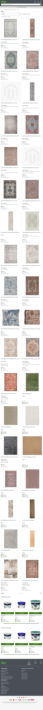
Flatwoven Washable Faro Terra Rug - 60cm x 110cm (31, 297)
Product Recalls (24, 677)
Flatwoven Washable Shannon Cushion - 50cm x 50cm (31, 328)
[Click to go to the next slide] (41, 623)
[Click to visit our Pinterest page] (23, 697)
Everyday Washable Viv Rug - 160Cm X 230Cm (8, 393)
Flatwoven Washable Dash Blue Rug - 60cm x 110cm (9, 297)
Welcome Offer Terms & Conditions (7, 677)
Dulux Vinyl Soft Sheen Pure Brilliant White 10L (7, 615)
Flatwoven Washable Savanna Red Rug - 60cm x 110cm (31, 200)
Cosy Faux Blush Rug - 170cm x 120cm (28, 490)
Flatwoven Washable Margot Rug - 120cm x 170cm (9, 265)
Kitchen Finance (24, 674)
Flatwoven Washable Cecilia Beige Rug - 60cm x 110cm (31, 265)
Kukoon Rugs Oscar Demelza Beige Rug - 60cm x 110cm (10, 358)
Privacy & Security (4, 687)
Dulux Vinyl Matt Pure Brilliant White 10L (21, 615)
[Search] (41, 4)
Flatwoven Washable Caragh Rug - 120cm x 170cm (9, 167)
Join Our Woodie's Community (6, 676)
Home (2, 9)
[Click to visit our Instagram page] (25, 697)
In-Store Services (24, 678)
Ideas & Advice (3, 693)
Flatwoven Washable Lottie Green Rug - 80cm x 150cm (31, 232)
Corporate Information (5, 683)
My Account (3, 674)
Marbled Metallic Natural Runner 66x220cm (8, 520)
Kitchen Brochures (25, 676)
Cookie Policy (3, 686)
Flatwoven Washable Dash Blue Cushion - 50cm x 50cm (10, 328)
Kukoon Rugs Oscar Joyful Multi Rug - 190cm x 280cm (31, 358)
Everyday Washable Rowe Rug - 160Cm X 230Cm (30, 580)
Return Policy (3, 671)
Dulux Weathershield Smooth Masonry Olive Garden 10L (35, 615)
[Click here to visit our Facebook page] (19, 697)
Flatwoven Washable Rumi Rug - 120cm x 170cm (9, 39)
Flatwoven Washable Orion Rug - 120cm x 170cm (9, 71)
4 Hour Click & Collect (5, 673)
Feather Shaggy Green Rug (26, 393)
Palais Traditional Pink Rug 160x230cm (7, 490)
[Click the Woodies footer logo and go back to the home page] (3, 663)
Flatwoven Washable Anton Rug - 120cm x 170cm (9, 200)
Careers (2, 684)
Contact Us (23, 670)
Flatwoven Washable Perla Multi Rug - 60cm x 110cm (31, 39)
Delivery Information (4, 670)
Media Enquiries (4, 692)
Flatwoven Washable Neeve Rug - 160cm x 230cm (30, 71)
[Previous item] (2, 7)
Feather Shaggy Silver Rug (5, 550)
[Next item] (41, 7)
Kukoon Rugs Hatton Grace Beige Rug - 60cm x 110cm (10, 580)
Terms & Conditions (4, 681)
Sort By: (23, 14)
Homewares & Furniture (7, 9)
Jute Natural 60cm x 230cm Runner (28, 520)
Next (40, 593)
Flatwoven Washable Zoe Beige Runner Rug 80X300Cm (10, 232)
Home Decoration (14, 9)
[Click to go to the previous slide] (2, 623)
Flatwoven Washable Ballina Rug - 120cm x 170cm (30, 167)
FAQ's (23, 671)
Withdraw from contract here (6, 678)
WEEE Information (4, 690)
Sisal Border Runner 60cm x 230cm (28, 550)
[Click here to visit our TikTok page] (17, 697)
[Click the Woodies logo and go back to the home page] (3, 2)
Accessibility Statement (5, 689)
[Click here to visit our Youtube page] (21, 697)
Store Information (25, 673)
